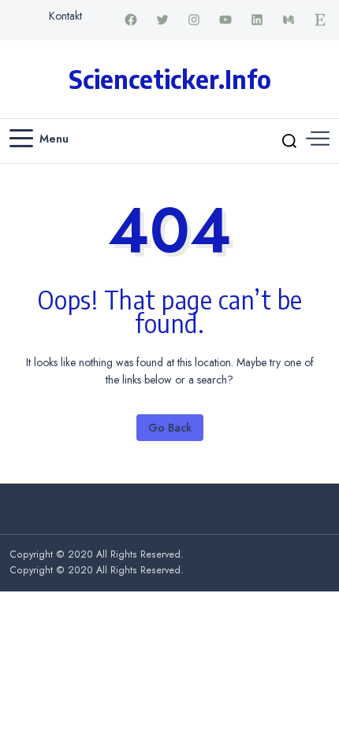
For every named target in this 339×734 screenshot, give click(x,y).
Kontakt (65, 16)
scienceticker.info (170, 79)
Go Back (170, 428)
